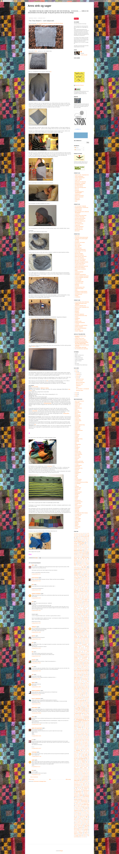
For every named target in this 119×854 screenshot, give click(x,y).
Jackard (77, 667)
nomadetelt (79, 735)
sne (75, 774)
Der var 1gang (76, 583)
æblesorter (86, 833)
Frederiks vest (76, 620)
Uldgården (77, 517)
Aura (87, 543)
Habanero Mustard (83, 636)
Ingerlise (33, 635)
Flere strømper (77, 329)
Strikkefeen (77, 510)
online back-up (85, 741)
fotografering (86, 617)
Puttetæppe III (77, 194)
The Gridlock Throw (85, 804)
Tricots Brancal (80, 811)
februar (77, 376)
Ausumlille (75, 544)
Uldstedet (84, 818)
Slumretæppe (81, 771)
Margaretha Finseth (82, 712)
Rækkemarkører (76, 760)
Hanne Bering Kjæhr (81, 639)
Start (50, 779)
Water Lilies (77, 826)
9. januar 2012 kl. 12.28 (36, 589)
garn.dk (76, 445)
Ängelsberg (79, 834)
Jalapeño (78, 668)
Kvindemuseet (83, 693)
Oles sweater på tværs (79, 223)
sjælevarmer (77, 766)
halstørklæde (85, 637)
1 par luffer (77, 323)
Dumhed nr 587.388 (80, 379)
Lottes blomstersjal (78, 705)
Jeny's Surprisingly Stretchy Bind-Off (81, 670)
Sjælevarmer (77, 273)
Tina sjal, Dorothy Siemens (80, 263)
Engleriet (75, 601)
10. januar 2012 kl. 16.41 (36, 735)
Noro (87, 735)
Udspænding (81, 817)
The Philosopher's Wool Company (81, 512)
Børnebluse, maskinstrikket (80, 260)
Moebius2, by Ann (78, 222)
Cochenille (77, 422)
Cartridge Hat (81, 571)
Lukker (84, 705)
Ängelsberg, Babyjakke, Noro (80, 305)
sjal (88, 765)
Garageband (76, 624)
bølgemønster (80, 568)
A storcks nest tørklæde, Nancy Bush (82, 276)
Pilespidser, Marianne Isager (80, 339)
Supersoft (80, 796)
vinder (83, 824)
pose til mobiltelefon (81, 748)
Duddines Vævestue (79, 430)
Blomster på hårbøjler (79, 253)
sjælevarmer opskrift (84, 766)
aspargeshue (81, 543)
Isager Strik (83, 666)
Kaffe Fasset (77, 677)
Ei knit (76, 433)
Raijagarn (77, 496)
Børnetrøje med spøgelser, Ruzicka (81, 262)
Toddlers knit (86, 809)
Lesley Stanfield (85, 699)
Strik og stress (79, 788)
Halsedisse (76, 637)
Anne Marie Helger (84, 540)
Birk (87, 556)
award (80, 544)
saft (87, 760)
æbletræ (75, 834)
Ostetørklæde (77, 318)
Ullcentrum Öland (80, 819)
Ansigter (75, 542)
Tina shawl (85, 808)
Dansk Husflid (77, 426)
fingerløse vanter (81, 614)
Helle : (33, 565)
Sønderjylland (76, 802)
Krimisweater (81, 691)
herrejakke (86, 643)
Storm (36, 51)
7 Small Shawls (80, 535)
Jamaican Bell (83, 668)
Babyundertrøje (81, 549)
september (78, 374)
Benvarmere (77, 230)
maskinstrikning (86, 718)
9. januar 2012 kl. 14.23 (36, 648)
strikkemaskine (78, 791)
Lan (85, 696)
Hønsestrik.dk (84, 658)
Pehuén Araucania (85, 744)
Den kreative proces (84, 582)
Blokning (81, 559)
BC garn (85, 551)
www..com (78, 129)
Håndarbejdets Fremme (79, 462)
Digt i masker (81, 584)
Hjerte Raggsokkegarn (84, 650)
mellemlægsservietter (84, 721)
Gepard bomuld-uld (80, 631)
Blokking (34, 24)
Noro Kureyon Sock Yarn (82, 737)
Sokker (81, 775)
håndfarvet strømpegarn (84, 659)
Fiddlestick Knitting (47, 23)
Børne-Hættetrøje (78, 245)
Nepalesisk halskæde (84, 733)
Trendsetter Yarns (78, 514)
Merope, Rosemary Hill (79, 219)
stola (74, 782)
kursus (88, 692)
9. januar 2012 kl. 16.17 (36, 656)
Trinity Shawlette (83, 812)
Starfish (82, 780)
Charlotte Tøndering (78, 575)
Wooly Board (76, 828)
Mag (85, 706)
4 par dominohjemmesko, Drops (81, 315)
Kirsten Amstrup (35, 577)
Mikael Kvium (80, 725)
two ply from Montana (84, 813)
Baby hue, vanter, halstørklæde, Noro (82, 307)
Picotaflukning (81, 745)
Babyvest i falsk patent (79, 196)
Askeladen (75, 543)
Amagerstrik (77, 402)
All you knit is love (85, 536)
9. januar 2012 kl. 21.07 (36, 703)
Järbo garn (79, 676)
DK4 (74, 586)
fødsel (83, 622)
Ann (32, 601)
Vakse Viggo (77, 246)
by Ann (84, 567)
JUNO (81, 675)
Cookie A (81, 578)
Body (75, 563)
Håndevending (76, 659)
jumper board (76, 675)
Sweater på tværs (77, 799)
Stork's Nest (85, 783)
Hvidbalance (82, 654)
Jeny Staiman (85, 669)
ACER (85, 535)
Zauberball (86, 829)
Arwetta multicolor (81, 542)
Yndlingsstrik (86, 828)
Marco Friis (75, 712)
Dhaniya (86, 583)
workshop (81, 828)
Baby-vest (77, 188)
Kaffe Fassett (77, 466)
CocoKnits (77, 423)
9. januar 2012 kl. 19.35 (36, 686)
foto (81, 617)
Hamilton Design (78, 452)
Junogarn (84, 675)
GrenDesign (34, 752)
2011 (76, 392)
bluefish (83, 562)
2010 (76, 394)
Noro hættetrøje (83, 736)
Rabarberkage (76, 751)
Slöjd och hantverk (78, 505)
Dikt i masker (87, 584)
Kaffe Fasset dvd (85, 677)
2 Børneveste (77, 225)
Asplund (33, 346)
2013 (76, 369)
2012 (76, 371)
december (78, 372)
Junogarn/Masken (78, 465)
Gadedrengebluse (78, 208)
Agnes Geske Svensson (79, 401)
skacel (76, 504)
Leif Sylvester (86, 698)
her (35, 424)
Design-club (77, 427)
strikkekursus (80, 790)
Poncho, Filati (77, 252)
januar (77, 377)
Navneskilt (77, 285)
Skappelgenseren (77, 768)
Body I (76, 201)
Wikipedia (77, 524)
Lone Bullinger (78, 483)
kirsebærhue (87, 683)
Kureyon (84, 692)
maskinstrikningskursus (80, 719)
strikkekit (75, 790)
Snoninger (79, 774)
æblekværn (81, 832)
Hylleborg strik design (79, 461)
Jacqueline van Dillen (84, 667)
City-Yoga (87, 577)
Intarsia (81, 663)
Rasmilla (76, 752)
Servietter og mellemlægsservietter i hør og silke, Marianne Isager (81, 343)
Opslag (77, 147)
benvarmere (76, 555)
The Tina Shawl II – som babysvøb (82, 388)
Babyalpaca (86, 544)
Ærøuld (88, 834)
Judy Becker (80, 674)
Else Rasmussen (78, 599)
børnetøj (87, 568)
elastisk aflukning (82, 597)
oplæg (79, 742)
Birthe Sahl (76, 557)
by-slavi (75, 568)
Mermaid (75, 722)
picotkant (86, 745)
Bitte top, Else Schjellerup (80, 267)
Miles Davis (86, 725)
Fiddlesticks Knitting (44, 388)
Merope (80, 722)
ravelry (81, 752)
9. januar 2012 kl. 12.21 (36, 580)
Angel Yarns (77, 406)
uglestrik (75, 818)
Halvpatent (75, 638)
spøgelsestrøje (76, 780)
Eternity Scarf (77, 243)
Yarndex (76, 528)
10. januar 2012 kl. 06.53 (36, 713)
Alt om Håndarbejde (84, 537)
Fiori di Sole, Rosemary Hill (80, 221)
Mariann (88, 712)
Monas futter (85, 727)
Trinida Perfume (86, 811)
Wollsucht (80, 827)
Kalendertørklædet (47, 403)
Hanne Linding (78, 457)
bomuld (78, 563)
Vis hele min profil (84, 54)
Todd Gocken (79, 809)
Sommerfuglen (78, 507)
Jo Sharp (76, 464)
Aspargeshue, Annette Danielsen (81, 292)
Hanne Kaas (77, 455)
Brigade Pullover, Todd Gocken (81, 256)
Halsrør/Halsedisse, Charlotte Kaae (81, 207)
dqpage (33, 682)
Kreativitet (75, 691)
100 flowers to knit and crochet (79, 533)
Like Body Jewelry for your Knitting (81, 482)
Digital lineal (76, 584)
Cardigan (75, 571)
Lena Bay (75, 699)
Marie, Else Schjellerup (79, 255)
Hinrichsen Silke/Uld (77, 646)
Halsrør (80, 637)
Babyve (87, 549)
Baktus (76, 270)
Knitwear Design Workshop (81, 689)
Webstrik (76, 522)
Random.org (87, 751)
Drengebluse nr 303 (77, 590)
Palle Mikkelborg (85, 743)
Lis (32, 739)
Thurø (85, 806)
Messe (84, 722)
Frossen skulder (80, 621)
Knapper (81, 685)
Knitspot (76, 475)
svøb (88, 797)
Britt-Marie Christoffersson (83, 565)
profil (83, 749)
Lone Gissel (86, 703)
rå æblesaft (83, 760)
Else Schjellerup (85, 599)
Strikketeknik (76, 794)
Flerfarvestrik (76, 616)
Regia (80, 753)
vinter (87, 824)
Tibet (88, 806)
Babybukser (77, 309)
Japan (88, 668)
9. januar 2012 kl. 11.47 (36, 574)
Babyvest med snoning (79, 195)
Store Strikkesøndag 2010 (81, 782)
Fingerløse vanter (78, 278)
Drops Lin (79, 592)
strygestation (86, 794)
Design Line (82, 583)
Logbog (80, 703)
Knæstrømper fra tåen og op (80, 249)
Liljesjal (75, 700)
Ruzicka (86, 759)
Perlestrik (75, 745)
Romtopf (75, 756)
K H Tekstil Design (85, 676)
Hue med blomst (78, 280)
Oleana (80, 741)
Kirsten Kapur (87, 684)
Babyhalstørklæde (77, 547)
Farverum (84, 608)
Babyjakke (77, 311)
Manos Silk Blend (85, 711)
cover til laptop (80, 579)
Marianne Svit (77, 489)
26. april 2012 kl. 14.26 (36, 774)
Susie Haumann (86, 796)
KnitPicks (76, 473)
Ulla (32, 651)
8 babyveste (77, 308)
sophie (33, 760)
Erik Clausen (80, 601)
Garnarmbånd (82, 624)
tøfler (76, 816)
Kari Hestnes (76, 681)
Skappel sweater (83, 767)
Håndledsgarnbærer (77, 660)
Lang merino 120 (80, 697)
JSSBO (75, 674)
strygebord (81, 794)
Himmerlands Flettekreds (78, 645)
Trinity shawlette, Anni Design (80, 250)
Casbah (86, 571)
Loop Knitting (79, 704)
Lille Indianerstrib (78, 210)
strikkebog (85, 788)
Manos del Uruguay (81, 710)
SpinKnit (75, 779)
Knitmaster (86, 685)
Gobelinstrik (80, 632)
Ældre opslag (68, 779)
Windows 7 (75, 827)
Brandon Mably (78, 416)
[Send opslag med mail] (40, 557)
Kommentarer (78, 149)
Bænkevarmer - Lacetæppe (80, 183)
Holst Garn (77, 458)
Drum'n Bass (85, 592)
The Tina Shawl (40, 23)
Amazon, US (77, 405)
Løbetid (88, 705)
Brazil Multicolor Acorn (81, 564)
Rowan (76, 498)
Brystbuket (77, 284)
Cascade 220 (76, 572)
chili (84, 575)
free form (81, 620)
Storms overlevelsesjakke (85, 786)
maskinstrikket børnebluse (78, 718)
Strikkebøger (76, 789)
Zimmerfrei (75, 832)
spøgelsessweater (85, 779)
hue (81, 652)
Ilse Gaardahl (79, 662)
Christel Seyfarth (78, 420)
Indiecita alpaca (86, 662)
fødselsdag (87, 622)
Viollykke (75, 825)
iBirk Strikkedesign (81, 661)
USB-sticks (86, 819)
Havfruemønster (86, 640)
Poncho (75, 748)
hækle (79, 655)
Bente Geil (77, 410)
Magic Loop (80, 707)
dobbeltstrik (79, 586)
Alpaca (77, 537)
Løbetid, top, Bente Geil (79, 264)
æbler (81, 833)
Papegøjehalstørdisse (79, 184)
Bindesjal (83, 556)
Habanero (75, 636)
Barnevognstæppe (79, 551)
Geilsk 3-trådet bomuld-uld (79, 630)
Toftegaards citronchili (77, 810)
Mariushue (85, 714)
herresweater (76, 644)
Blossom (78, 562)
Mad (82, 706)
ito (74, 667)
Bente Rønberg (78, 412)
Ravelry (76, 497)
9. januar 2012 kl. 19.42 (36, 694)
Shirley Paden (76, 764)
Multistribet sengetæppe (85, 729)
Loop (75, 704)
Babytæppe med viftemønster (80, 181)
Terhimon (78, 804)
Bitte (80, 557)
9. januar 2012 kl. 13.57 (36, 623)
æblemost (86, 832)
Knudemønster (79, 690)
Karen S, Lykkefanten (36, 698)
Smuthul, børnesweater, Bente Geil (81, 266)
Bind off (79, 556)
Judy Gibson (86, 674)
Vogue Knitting (86, 825)
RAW (84, 752)
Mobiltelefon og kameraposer (80, 274)
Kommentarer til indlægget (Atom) (39, 781)
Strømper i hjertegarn (79, 326)
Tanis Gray (81, 802)
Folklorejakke (86, 616)
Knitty (76, 476)
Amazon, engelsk (78, 403)
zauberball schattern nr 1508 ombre (81, 831)
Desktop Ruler (66, 413)
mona (33, 716)
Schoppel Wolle (78, 503)
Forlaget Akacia (78, 444)
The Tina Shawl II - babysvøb (80, 206)
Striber (76, 787)
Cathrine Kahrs (78, 419)
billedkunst (84, 555)
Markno (76, 490)
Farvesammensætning (77, 609)
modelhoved (80, 726)
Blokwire (86, 559)
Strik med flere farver (85, 787)
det (47, 380)
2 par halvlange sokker (79, 281)
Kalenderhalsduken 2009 (79, 287)
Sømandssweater (78, 248)
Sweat (76, 798)
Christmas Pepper (77, 577)
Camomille (84, 569)
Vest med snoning (79, 380)
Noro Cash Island (77, 736)
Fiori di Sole (85, 615)
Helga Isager (77, 643)
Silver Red (85, 765)
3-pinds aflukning (80, 534)
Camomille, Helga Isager (79, 216)
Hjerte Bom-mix (77, 650)
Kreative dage (85, 690)
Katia (81, 682)
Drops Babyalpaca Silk (81, 591)
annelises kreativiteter (36, 593)
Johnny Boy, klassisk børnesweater (81, 237)
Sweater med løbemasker (83, 798)
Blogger (61, 850)
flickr (76, 443)
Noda (75, 735)
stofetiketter (86, 781)
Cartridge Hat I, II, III (78, 228)
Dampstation (86, 579)
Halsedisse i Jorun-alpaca (80, 242)
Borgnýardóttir (77, 415)
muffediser (75, 729)
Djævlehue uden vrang (84, 585)
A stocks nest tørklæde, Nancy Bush (81, 277)
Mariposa (79, 714)
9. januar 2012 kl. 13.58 (36, 632)
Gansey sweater (85, 623)
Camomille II (77, 214)
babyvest (76, 550)
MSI (86, 728)
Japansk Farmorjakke (78, 669)
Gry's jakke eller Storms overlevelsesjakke (79, 192)
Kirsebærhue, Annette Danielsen (81, 291)
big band (80, 555)
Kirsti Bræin (77, 685)
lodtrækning (76, 703)
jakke (75, 668)
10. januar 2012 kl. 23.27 (36, 748)
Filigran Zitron (83, 613)
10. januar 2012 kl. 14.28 (36, 724)
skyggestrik (75, 771)
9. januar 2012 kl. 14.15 (36, 639)
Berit (33, 584)
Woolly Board (86, 827)
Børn (84, 568)
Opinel (75, 742)
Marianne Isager (78, 487)
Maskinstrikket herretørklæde (80, 269)
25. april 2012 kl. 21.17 (36, 766)
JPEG (87, 673)
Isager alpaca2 (77, 666)
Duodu (76, 431)
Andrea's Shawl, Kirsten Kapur (80, 215)
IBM (85, 661)
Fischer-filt (77, 441)
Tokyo (84, 810)
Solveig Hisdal (85, 775)
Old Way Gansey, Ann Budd (80, 218)
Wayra (82, 826)
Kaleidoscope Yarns (79, 468)
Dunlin (84, 594)
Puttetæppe (77, 312)
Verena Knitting (78, 518)
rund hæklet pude (82, 758)
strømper (81, 795)
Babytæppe (76, 549)
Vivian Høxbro (77, 519)
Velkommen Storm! (79, 390)
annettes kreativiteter (36, 690)
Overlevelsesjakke (85, 742)
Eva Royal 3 (80, 602)
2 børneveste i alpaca (79, 283)
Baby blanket (38, 24)
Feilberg (76, 437)
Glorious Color (77, 451)
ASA (87, 542)
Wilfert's (76, 525)
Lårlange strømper (78, 179)
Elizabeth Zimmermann (85, 598)
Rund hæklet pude (78, 294)
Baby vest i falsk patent (80, 382)
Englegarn (86, 600)
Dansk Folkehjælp (77, 582)
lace (80, 695)
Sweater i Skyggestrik (79, 330)
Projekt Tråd (87, 749)
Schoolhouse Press (78, 501)
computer (76, 578)
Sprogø (79, 779)
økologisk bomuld (78, 835)
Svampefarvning (78, 797)
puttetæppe (49, 466)
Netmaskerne (77, 493)
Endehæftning (80, 600)
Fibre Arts (58, 23)
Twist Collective (78, 515)
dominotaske (86, 586)
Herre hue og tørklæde (79, 226)
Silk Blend (82, 764)
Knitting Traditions (77, 688)
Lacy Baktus (81, 696)
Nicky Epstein (85, 734)
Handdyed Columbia (82, 638)
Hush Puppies (76, 654)
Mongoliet (75, 728)
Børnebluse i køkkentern (79, 314)
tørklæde (75, 817)
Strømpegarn (76, 795)
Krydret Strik (86, 691)
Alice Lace (53, 23)
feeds (88, 609)
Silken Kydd (80, 765)
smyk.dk (88, 773)
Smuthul (83, 773)
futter (80, 622)
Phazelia (76, 494)
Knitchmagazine (78, 472)
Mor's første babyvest (79, 186)
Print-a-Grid (79, 749)
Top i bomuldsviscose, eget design (81, 348)
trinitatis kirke (77, 812)
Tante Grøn (77, 511)
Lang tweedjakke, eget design (80, 347)
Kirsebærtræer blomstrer (79, 684)
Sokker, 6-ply (77, 180)
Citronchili (83, 577)
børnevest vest (78, 569)
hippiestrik (82, 647)
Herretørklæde (84, 644)
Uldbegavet (34, 626)
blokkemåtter (76, 559)
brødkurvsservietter (77, 567)
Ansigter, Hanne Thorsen (79, 338)
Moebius (79, 727)
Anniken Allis (86, 541)
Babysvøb (85, 548)
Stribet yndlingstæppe (79, 176)
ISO (87, 666)
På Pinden (85, 750)
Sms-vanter (77, 241)
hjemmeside (34, 410)
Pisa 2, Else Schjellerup (79, 257)
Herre (82, 643)
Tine (32, 674)
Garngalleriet (77, 447)
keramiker (85, 682)
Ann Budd (77, 540)
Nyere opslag (31, 779)
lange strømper (79, 698)
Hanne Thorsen (80, 640)
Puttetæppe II (77, 199)
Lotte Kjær (77, 486)
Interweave (86, 663)
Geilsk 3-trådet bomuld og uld (84, 629)
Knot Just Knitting (78, 479)
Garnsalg (76, 448)
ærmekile (84, 834)
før (50, 71)
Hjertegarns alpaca (77, 651)
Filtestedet (77, 440)
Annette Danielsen (78, 408)
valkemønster (84, 820)
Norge (83, 735)
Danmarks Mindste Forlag (80, 424)
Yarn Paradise (77, 526)
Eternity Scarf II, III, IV (79, 229)
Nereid (75, 734)
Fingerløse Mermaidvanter (80, 322)
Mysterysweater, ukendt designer (81, 341)
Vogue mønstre (78, 521)
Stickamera (77, 508)
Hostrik (76, 459)
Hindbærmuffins (85, 645)
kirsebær (82, 683)
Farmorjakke (82, 606)
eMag (75, 600)
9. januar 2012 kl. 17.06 (36, 670)
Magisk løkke (87, 707)
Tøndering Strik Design (83, 816)
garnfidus (79, 625)
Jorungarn (82, 673)
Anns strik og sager (39, 5)
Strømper (76, 295)
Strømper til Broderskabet (79, 177)
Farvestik (84, 609)
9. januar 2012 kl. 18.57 (36, 678)
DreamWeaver (77, 429)
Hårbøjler (83, 660)
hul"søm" (86, 653)
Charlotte (33, 659)
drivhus (84, 590)
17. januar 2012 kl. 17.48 (36, 756)
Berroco (76, 413)
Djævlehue (77, 190)
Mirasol (75, 726)
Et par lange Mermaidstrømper (80, 328)
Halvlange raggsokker (79, 271)
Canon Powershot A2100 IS (83, 570)
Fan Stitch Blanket (77, 605)
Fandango (77, 436)
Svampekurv (84, 797)
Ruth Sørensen (78, 500)
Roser (80, 756)
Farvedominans (85, 607)
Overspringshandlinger (77, 743)
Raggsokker (82, 751)
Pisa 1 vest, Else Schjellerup (80, 259)
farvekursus (76, 608)
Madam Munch (34, 707)
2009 (76, 396)
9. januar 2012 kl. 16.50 (36, 662)
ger (85, 631)
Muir (79, 729)
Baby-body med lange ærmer (80, 187)
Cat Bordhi (77, 417)
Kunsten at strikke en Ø (78, 692)
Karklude (82, 681)
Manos (75, 710)
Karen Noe (77, 469)
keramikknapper (76, 683)
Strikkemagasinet (86, 790)
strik (79, 787)
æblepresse (76, 833)
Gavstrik (76, 450)
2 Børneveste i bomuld (79, 288)
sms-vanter (79, 773)
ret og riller (85, 753)
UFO (86, 817)
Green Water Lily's (86, 632)
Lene (80, 699)
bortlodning (83, 563)
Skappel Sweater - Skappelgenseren (82, 174)
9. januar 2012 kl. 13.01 (36, 610)
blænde (87, 562)
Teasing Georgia (78, 803)
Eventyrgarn (77, 434)
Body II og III (77, 198)
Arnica (76, 409)
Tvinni (78, 813)
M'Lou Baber (77, 706)
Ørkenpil (84, 835)
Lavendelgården (78, 480)
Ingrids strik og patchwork (37, 728)
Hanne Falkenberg (78, 454)
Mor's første (81, 728)
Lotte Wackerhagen (86, 704)
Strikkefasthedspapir (84, 789)
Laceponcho (76, 696)
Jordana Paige (76, 673)
